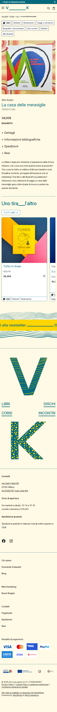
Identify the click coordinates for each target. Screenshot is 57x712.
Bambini (44, 28)
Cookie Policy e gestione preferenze (32, 684)
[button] (44, 276)
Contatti (5, 606)
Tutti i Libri (10, 212)
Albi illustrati (8, 34)
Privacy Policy (8, 684)
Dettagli (9, 132)
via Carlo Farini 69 (10, 483)
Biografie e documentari (13, 28)
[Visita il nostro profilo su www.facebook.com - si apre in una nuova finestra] (4, 541)
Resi (7, 153)
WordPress (18, 695)
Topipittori (8, 109)
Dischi (49, 404)
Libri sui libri (32, 28)
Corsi (7, 413)
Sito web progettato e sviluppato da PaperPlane (23, 693)
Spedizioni (11, 146)
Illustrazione (28, 23)
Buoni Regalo (8, 593)
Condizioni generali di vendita (15, 687)
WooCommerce (32, 695)
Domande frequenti (11, 567)
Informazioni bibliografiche (22, 139)
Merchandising (9, 586)
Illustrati (17, 23)
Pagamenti (7, 613)
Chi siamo (6, 560)
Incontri (47, 413)
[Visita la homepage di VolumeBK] (17, 8)
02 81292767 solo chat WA (15, 490)
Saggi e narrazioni (45, 23)
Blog (4, 573)
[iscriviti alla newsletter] (28, 325)
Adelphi (7, 271)
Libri (6, 404)
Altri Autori (7, 100)
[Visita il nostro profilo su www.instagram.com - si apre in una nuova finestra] (11, 541)
